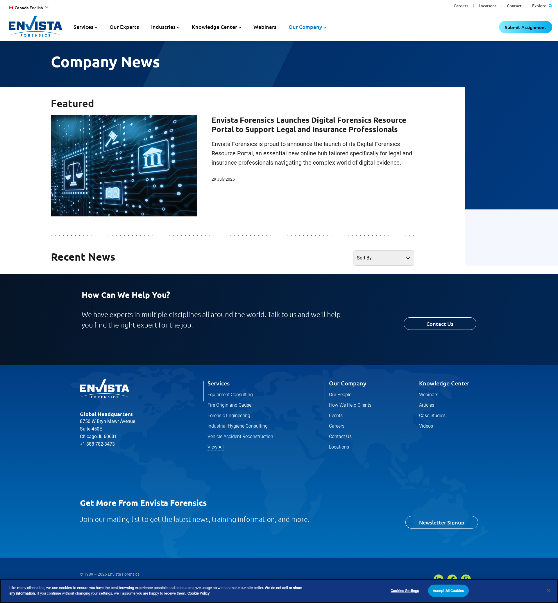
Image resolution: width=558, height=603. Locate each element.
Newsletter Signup (441, 522)
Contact (514, 5)
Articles (426, 405)
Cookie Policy (198, 593)
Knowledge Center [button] (214, 26)
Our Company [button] (305, 26)
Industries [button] (163, 26)
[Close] (548, 590)
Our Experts (124, 26)
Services (219, 383)
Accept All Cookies (448, 590)
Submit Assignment (525, 27)
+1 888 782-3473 (97, 444)
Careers (461, 5)
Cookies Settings (405, 590)
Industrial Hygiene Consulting (238, 426)
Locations (487, 5)
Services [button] (83, 26)
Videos (426, 426)
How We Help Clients (350, 405)
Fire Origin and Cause (229, 405)
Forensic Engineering (229, 415)
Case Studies (432, 415)
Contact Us (439, 323)
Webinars (264, 26)
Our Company (347, 383)
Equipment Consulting (230, 394)
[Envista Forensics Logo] (104, 389)
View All (216, 447)
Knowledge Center (444, 383)
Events (336, 415)
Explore (539, 5)
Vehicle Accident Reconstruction (240, 436)
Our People (340, 394)
